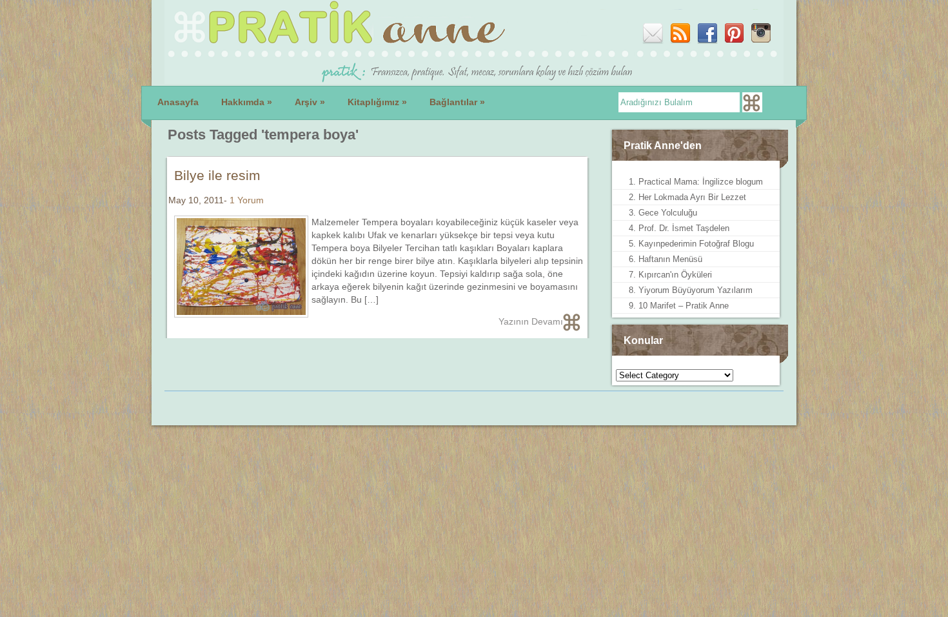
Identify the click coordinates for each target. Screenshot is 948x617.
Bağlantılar (457, 101)
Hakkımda (246, 101)
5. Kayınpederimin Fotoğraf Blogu (691, 243)
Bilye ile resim (217, 175)
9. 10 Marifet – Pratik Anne (679, 305)
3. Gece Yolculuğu (663, 212)
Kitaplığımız (377, 101)
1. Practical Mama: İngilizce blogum (696, 182)
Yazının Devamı (531, 321)
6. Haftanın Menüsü (665, 259)
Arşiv (310, 101)
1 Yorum (247, 200)
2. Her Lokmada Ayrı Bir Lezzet (687, 197)
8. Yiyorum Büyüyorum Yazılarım (691, 290)
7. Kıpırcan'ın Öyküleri (670, 274)
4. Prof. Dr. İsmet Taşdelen (679, 228)
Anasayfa (178, 101)
